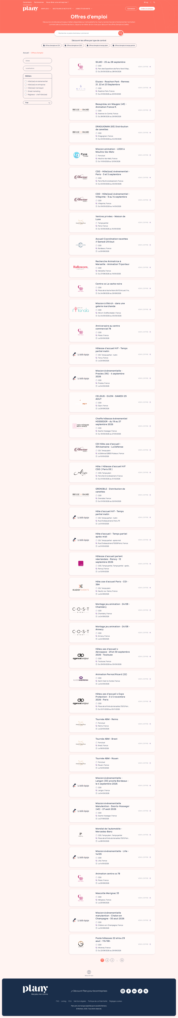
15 (122, 960)
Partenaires (39, 2)
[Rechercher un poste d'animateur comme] (89, 33)
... (117, 960)
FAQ (57, 1001)
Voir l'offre (143, 67)
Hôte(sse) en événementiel (37, 81)
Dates (28, 61)
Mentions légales (80, 1001)
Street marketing (34, 91)
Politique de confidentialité (97, 1001)
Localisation (30, 68)
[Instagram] (122, 991)
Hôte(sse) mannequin (36, 88)
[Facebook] (128, 991)
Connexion (131, 9)
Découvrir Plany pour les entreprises (90, 990)
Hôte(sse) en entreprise (36, 84)
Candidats (27, 2)
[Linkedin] (134, 991)
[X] (145, 991)
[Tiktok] (140, 991)
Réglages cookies (115, 1001)
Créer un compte (147, 9)
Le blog (63, 1001)
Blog (146, 2)
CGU (70, 1001)
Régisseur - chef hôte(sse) (37, 94)
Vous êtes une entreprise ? (57, 2)
